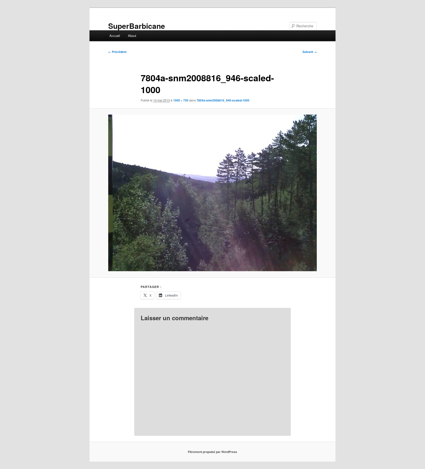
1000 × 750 (180, 100)
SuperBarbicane (136, 25)
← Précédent (117, 52)
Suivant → (310, 52)
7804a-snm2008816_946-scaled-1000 (223, 100)
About (132, 35)
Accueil (114, 35)
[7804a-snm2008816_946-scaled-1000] (212, 193)
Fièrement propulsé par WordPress (212, 452)
